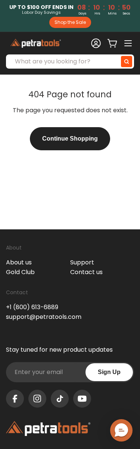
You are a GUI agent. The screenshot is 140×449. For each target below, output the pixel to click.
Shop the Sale (70, 22)
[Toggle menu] (129, 43)
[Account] (96, 43)
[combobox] (70, 61)
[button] (121, 430)
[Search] (126, 61)
